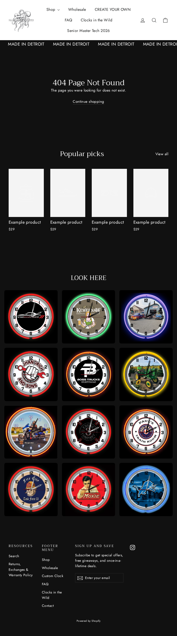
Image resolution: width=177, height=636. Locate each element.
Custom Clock (52, 575)
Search (14, 556)
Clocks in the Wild (96, 20)
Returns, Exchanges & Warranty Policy (21, 569)
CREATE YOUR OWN (113, 9)
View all (161, 154)
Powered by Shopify (89, 621)
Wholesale (77, 9)
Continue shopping (88, 101)
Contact (48, 605)
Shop (51, 9)
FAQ (68, 20)
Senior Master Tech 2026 (88, 30)
